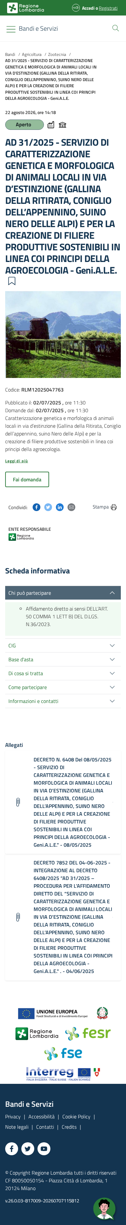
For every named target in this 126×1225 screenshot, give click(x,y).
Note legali (16, 1127)
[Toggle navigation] (11, 29)
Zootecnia (57, 54)
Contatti (45, 1127)
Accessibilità (41, 1116)
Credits (69, 1127)
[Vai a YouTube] (43, 1149)
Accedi (88, 8)
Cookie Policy (76, 1116)
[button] (114, 27)
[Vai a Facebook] (11, 1149)
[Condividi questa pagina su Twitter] (48, 506)
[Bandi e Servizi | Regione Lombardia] (25, 8)
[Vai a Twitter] (27, 1149)
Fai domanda (27, 479)
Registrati (108, 8)
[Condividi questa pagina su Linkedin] (60, 506)
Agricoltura (31, 54)
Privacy (13, 1116)
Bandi (10, 54)
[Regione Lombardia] (25, 536)
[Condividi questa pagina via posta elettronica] (71, 506)
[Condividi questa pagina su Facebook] (36, 506)
